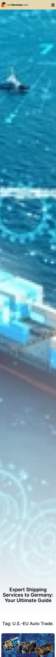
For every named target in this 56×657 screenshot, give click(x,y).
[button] (52, 5)
